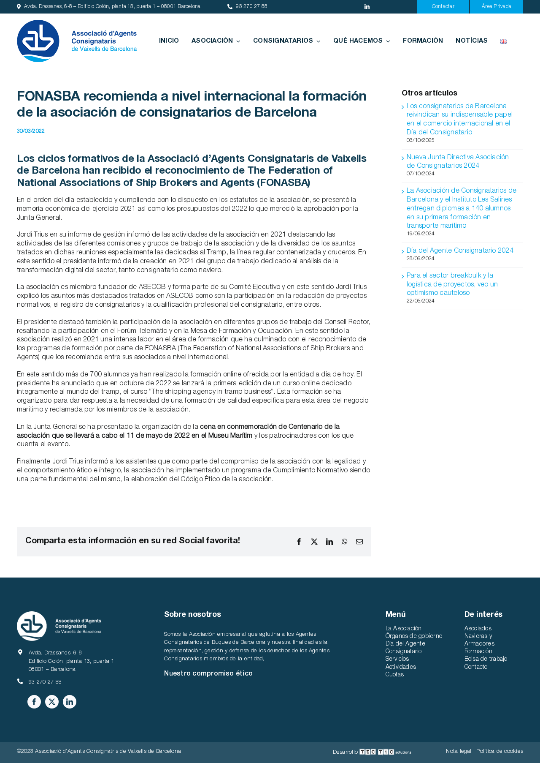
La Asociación (404, 629)
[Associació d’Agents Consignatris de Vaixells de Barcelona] (77, 23)
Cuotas (395, 675)
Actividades (401, 667)
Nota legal (458, 752)
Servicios (397, 659)
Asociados (477, 629)
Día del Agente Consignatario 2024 (460, 251)
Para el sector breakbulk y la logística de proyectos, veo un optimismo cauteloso (452, 285)
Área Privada (496, 6)
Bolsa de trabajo (486, 659)
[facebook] (34, 701)
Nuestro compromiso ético (208, 674)
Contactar (443, 6)
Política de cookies (499, 752)
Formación (478, 652)
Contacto (476, 667)
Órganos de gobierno (414, 637)
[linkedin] (367, 6)
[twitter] (52, 701)
